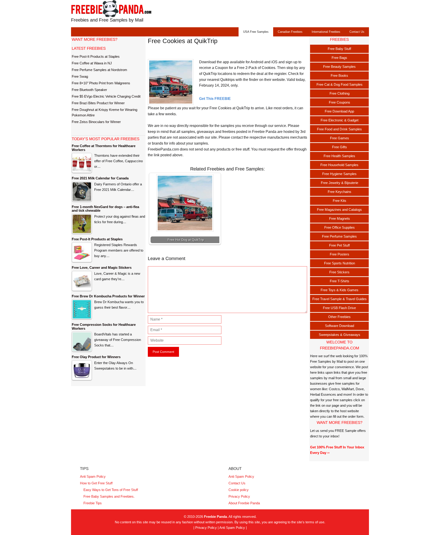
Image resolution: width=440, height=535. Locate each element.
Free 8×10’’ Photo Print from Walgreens (101, 83)
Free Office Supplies (339, 227)
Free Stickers (339, 272)
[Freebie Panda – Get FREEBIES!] (111, 8)
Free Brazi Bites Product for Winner (98, 103)
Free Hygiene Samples (339, 174)
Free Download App (339, 111)
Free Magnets (339, 218)
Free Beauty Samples (339, 67)
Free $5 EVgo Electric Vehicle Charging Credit (106, 96)
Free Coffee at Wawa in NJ (92, 63)
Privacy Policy (239, 496)
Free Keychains (339, 192)
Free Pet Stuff (339, 245)
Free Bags (339, 58)
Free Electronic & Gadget (339, 120)
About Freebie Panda (244, 503)
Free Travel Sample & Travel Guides (339, 299)
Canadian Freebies (290, 31)
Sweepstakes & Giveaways (339, 335)
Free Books (339, 75)
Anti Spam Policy (93, 476)
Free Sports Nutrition (339, 263)
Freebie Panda (215, 517)
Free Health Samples (339, 156)
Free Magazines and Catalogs (339, 209)
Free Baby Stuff (339, 49)
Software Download (339, 326)
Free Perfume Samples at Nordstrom (99, 70)
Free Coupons (339, 102)
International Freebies (326, 31)
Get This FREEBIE (215, 99)
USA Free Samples (256, 31)
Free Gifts (339, 147)
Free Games (339, 138)
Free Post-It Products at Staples (96, 56)
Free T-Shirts (339, 281)
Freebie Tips (92, 503)
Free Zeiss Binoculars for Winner (96, 122)
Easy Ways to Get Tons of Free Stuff (110, 490)
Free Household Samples (339, 165)
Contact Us (356, 31)
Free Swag (80, 76)
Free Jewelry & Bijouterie (339, 183)
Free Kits (339, 201)
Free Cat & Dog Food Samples (339, 84)
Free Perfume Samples (339, 236)
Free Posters (339, 254)
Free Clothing (339, 93)
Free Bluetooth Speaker (89, 90)
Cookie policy (238, 490)
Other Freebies (339, 317)
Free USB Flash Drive (339, 308)
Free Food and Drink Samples (339, 129)
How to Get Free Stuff (96, 483)
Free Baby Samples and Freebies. (109, 496)
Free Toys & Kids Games (339, 290)
